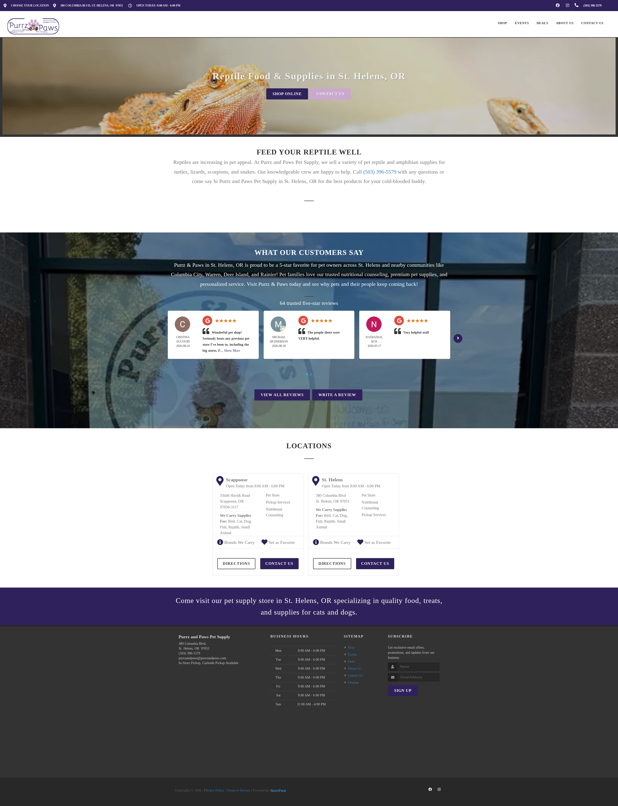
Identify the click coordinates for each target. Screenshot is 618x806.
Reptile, (234, 527)
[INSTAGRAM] (567, 5)
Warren (213, 274)
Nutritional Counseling (274, 512)
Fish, (223, 527)
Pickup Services (278, 502)
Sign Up (403, 690)
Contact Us (330, 94)
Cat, (240, 521)
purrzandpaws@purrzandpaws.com (202, 658)
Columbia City (186, 274)
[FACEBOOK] (557, 5)
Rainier (268, 274)
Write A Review (337, 395)
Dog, (248, 521)
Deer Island (236, 274)
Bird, (232, 521)
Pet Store (273, 495)
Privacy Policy (214, 790)
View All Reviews (282, 395)
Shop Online (287, 94)
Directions (236, 563)
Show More (232, 350)
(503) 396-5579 (379, 172)
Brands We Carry (239, 542)
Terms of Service (238, 790)
